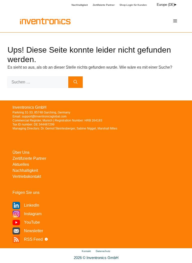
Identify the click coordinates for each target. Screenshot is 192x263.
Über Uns (21, 152)
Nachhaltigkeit (80, 5)
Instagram (33, 214)
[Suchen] (75, 82)
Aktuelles (20, 164)
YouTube (32, 222)
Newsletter (33, 231)
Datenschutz (103, 251)
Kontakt (86, 251)
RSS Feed (33, 239)
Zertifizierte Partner (103, 5)
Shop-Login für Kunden (133, 5)
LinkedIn (31, 205)
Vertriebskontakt (26, 176)
